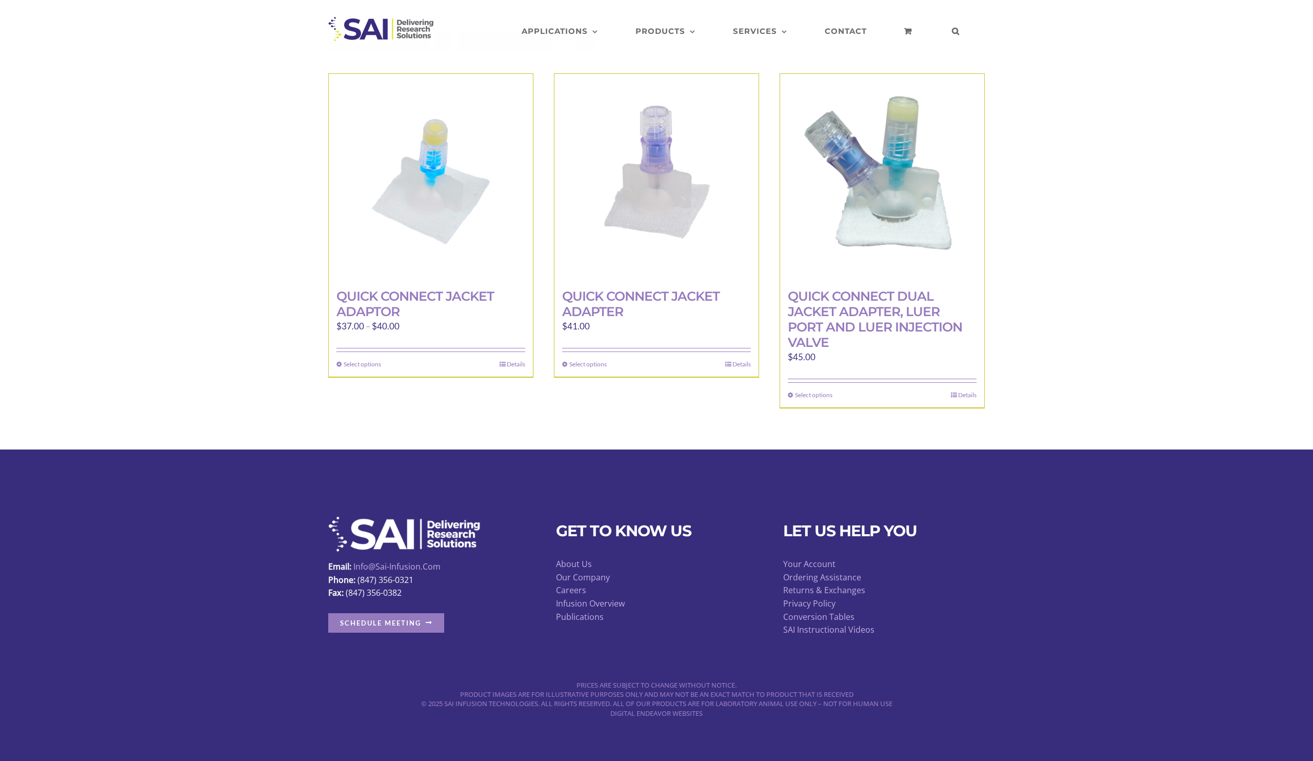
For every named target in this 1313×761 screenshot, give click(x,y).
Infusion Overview (590, 603)
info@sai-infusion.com (397, 566)
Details (516, 364)
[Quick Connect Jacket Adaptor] (431, 176)
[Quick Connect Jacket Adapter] (656, 176)
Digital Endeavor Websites (656, 713)
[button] (956, 31)
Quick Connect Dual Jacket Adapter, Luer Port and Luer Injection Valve (875, 319)
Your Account (809, 564)
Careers (571, 590)
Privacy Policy (809, 603)
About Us (574, 564)
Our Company (583, 577)
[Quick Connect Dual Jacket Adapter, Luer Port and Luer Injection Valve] (882, 176)
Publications (580, 616)
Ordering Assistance (822, 577)
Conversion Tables (818, 616)
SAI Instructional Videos (828, 629)
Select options (362, 364)
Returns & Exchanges (824, 590)
